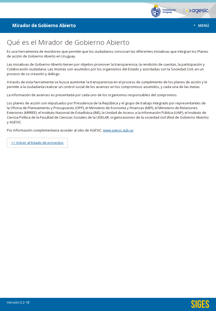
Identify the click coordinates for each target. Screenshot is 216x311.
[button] (199, 25)
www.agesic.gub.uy (118, 130)
